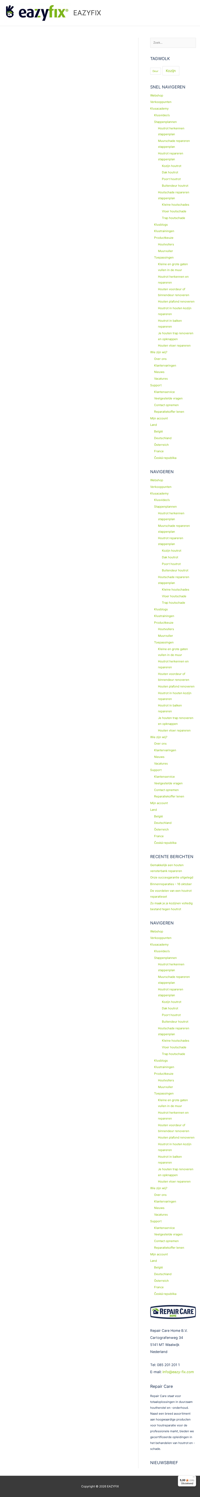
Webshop (156, 95)
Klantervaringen (165, 365)
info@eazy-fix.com (178, 1372)
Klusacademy (159, 108)
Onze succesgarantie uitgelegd (171, 877)
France (159, 451)
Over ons (160, 359)
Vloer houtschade (174, 211)
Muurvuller (165, 251)
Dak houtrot (170, 172)
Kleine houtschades (175, 204)
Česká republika (165, 458)
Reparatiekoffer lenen (169, 411)
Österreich (161, 445)
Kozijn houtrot (171, 166)
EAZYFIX (87, 13)
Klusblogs (161, 224)
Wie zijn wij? (158, 352)
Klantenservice (164, 392)
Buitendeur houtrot (175, 185)
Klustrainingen (164, 231)
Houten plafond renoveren (176, 301)
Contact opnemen (166, 405)
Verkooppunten (160, 102)
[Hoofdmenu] (191, 13)
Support (156, 385)
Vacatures (161, 378)
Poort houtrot (171, 179)
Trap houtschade (173, 218)
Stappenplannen (165, 122)
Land (153, 425)
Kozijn (171, 71)
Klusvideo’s (162, 115)
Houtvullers (166, 244)
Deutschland (162, 438)
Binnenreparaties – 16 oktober (171, 884)
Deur (155, 71)
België (158, 431)
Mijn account (159, 418)
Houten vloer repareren (174, 345)
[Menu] (193, 1477)
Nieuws (159, 372)
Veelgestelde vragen (168, 398)
